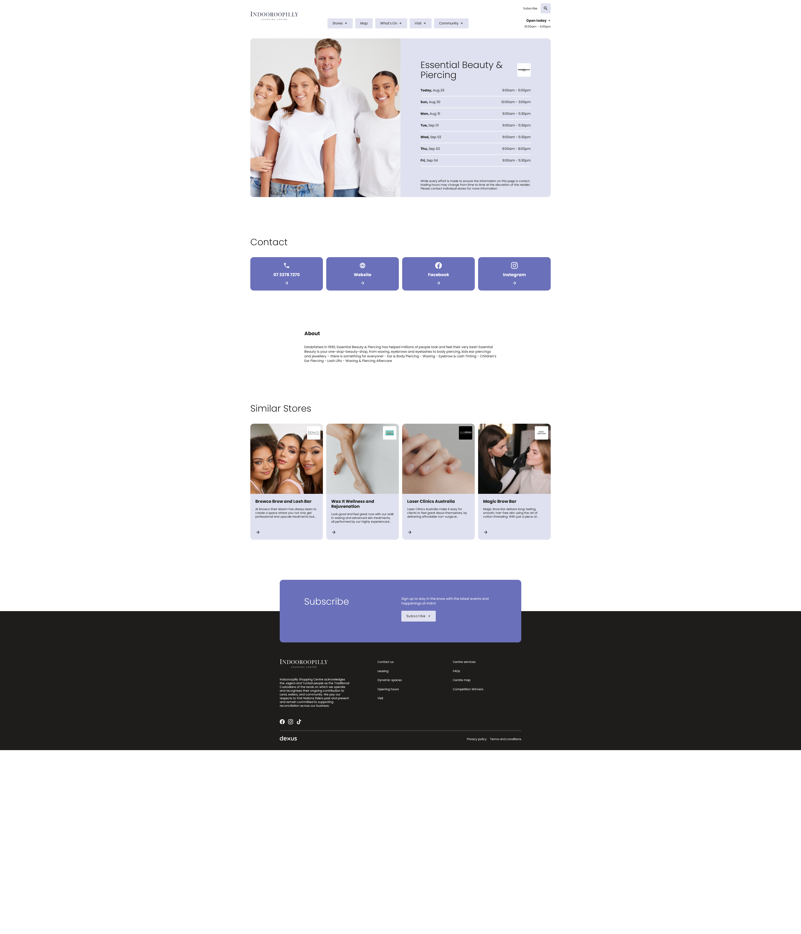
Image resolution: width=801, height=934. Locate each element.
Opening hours (388, 689)
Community (451, 23)
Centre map (461, 680)
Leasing (383, 671)
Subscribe (530, 8)
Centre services (464, 662)
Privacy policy (477, 739)
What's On (391, 23)
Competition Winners (468, 689)
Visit (421, 23)
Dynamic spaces (390, 680)
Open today (538, 20)
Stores (340, 23)
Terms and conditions (505, 739)
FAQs (456, 671)
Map (364, 23)
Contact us (386, 662)
